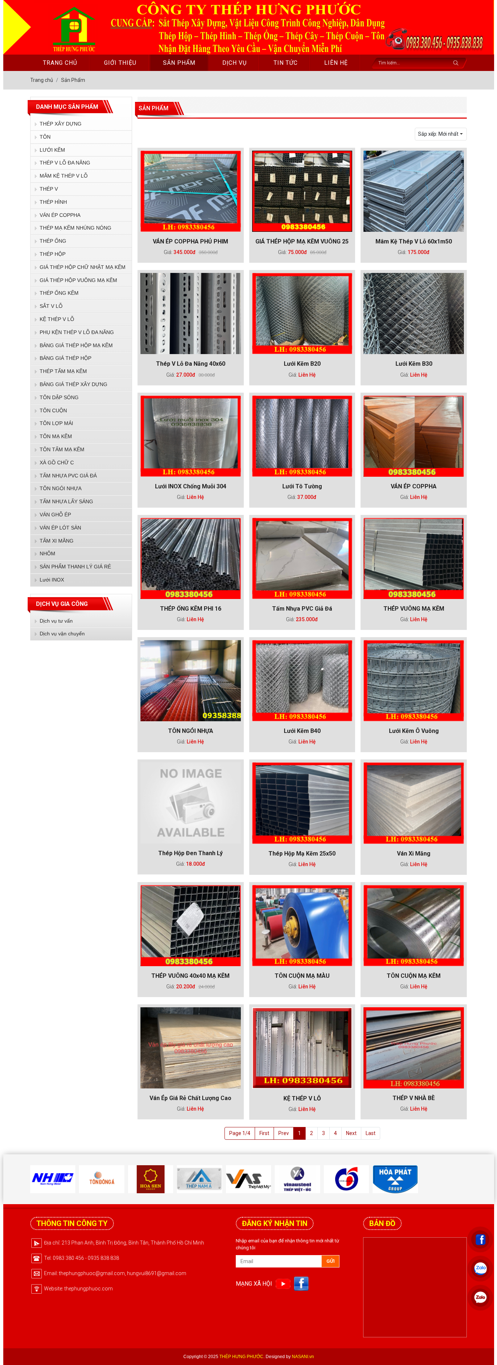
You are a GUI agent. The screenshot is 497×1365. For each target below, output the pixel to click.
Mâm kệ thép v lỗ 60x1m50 (413, 241)
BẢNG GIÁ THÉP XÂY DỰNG (73, 384)
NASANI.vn (303, 1356)
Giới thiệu (120, 62)
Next (351, 1133)
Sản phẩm (179, 62)
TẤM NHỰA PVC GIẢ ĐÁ (68, 476)
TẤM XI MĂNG (56, 541)
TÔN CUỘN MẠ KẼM (414, 975)
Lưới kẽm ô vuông (414, 730)
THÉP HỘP (52, 254)
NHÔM (47, 553)
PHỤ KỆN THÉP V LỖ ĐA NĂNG (77, 332)
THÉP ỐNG (53, 241)
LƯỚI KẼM (52, 150)
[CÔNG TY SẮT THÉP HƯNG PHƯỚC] (73, 28)
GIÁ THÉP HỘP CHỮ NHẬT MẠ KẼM (83, 267)
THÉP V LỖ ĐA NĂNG (65, 163)
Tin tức (286, 62)
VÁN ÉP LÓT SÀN (60, 528)
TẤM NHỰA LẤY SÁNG (66, 501)
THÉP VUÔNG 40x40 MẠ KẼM (190, 975)
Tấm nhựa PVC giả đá (302, 608)
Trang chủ (60, 62)
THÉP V (49, 189)
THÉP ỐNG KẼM (59, 293)
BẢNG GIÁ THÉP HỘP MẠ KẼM (76, 345)
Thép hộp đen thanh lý (190, 853)
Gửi (330, 1261)
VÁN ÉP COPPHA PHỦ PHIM (190, 241)
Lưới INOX (52, 580)
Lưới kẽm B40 (302, 730)
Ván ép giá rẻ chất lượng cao (190, 1098)
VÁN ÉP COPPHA (60, 215)
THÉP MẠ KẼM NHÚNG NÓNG (75, 228)
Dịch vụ (234, 62)
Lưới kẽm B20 (302, 363)
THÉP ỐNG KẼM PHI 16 (190, 608)
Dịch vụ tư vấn (56, 621)
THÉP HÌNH (53, 202)
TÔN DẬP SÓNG (59, 397)
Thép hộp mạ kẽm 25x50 (302, 853)
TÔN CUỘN (53, 410)
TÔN (45, 137)
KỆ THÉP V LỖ (57, 319)
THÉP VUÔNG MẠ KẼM (413, 608)
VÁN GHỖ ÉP (55, 514)
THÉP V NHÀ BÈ (414, 1098)
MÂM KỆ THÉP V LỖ (64, 176)
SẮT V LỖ (51, 306)
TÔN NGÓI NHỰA (60, 488)
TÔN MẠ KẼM (56, 436)
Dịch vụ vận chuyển (62, 633)
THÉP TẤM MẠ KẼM (63, 371)
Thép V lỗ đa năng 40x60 (190, 363)
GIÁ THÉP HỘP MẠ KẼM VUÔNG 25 (302, 241)
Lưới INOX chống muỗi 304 (190, 486)
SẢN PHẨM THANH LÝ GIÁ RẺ (75, 567)
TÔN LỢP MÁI (56, 423)
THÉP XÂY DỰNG (60, 124)
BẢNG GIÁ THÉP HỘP (65, 358)
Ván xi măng (413, 853)
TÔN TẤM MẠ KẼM (62, 449)
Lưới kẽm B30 (413, 363)
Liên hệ (336, 62)
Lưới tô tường (302, 486)
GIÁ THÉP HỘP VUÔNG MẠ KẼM (78, 280)
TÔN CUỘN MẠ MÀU (302, 975)
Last (370, 1133)
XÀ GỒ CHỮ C (57, 462)
